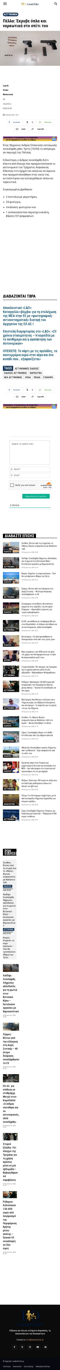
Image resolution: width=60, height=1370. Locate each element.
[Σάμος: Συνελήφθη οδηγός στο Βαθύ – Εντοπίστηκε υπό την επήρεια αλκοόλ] (11, 737)
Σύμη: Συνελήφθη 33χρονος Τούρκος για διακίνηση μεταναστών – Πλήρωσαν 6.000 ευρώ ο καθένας (39, 814)
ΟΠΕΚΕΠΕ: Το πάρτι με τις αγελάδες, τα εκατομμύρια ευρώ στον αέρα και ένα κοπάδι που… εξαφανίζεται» (30, 355)
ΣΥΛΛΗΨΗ (48, 377)
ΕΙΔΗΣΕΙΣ (8, 551)
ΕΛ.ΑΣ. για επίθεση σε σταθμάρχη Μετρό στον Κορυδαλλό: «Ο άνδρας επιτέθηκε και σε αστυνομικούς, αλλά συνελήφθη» (39, 624)
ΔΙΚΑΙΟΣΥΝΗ (9, 804)
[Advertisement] (30, 255)
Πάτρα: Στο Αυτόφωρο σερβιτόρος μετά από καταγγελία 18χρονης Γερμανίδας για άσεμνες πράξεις (39, 798)
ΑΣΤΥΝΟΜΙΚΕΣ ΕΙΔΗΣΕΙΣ (27, 368)
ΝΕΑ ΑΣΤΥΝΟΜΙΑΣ (13, 377)
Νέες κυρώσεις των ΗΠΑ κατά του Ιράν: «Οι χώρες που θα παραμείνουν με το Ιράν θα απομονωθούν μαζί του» (39, 655)
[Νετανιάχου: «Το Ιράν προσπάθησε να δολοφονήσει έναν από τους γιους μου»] (11, 641)
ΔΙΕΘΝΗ (7, 660)
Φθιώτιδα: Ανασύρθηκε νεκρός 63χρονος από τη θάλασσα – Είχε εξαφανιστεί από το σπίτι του (39, 750)
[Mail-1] (45, 1347)
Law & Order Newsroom (8, 90)
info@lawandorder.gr (35, 1340)
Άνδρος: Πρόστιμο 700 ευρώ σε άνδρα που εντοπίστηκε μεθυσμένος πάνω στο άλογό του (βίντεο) (39, 783)
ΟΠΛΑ (28, 377)
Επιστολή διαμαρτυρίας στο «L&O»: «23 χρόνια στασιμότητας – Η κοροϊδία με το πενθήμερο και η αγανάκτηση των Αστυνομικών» (30, 337)
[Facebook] (14, 1347)
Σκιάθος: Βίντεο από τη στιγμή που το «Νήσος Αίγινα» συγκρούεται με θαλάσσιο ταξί (39, 546)
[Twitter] (22, 1347)
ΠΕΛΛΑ (37, 377)
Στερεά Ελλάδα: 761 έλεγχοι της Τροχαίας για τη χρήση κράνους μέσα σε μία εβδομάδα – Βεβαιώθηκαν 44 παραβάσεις (39, 670)
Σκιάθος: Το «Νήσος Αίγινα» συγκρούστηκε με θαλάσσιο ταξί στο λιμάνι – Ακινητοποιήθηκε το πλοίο (37, 720)
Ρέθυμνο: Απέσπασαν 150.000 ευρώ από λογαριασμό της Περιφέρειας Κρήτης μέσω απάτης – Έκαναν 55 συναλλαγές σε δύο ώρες (10, 1225)
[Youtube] (38, 1347)
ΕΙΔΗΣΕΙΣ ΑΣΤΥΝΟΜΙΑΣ (15, 372)
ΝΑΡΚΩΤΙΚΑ (36, 372)
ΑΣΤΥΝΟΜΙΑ (10, 14)
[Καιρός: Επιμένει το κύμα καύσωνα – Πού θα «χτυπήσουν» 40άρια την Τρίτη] (11, 578)
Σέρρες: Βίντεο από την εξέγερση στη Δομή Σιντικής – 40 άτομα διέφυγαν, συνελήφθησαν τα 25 (37, 591)
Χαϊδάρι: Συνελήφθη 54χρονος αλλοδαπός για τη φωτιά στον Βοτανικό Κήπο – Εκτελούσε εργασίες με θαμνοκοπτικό (39, 561)
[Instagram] (30, 1347)
